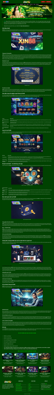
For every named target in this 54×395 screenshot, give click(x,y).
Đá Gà (25, 4)
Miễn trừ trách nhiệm (19, 390)
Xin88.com (6, 328)
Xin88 (5, 21)
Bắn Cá (37, 4)
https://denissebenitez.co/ (24, 25)
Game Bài (21, 4)
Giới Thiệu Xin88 (18, 385)
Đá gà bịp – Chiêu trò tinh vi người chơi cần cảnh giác (45, 361)
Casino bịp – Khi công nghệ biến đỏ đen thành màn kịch (20, 361)
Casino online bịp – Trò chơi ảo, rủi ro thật (8, 361)
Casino (30, 383)
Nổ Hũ (29, 388)
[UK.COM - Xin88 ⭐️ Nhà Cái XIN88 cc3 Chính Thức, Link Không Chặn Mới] (27, 2)
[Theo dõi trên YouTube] (5, 1)
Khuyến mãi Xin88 (18, 383)
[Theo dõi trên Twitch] (8, 1)
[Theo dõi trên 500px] (6, 1)
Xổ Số (34, 4)
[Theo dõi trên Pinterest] (3, 1)
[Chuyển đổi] (3, 336)
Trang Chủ (17, 4)
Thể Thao (31, 4)
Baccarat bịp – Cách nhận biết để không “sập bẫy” (45, 374)
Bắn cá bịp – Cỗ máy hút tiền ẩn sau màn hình (32, 361)
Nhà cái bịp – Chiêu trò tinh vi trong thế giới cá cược (7, 374)
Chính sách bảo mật (19, 388)
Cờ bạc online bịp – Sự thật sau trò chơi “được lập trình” (32, 374)
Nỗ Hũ (28, 4)
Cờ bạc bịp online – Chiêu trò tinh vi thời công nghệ (20, 374)
